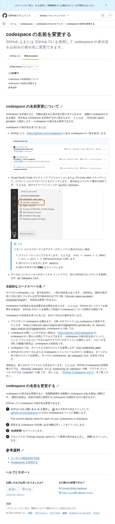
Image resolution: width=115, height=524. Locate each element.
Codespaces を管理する (24, 462)
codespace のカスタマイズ (49, 23)
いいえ (28, 489)
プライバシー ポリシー (15, 494)
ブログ (96, 513)
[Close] (106, 5)
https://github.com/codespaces (44, 133)
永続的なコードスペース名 (24, 286)
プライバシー (41, 513)
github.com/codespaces (24, 412)
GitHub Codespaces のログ (78, 372)
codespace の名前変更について (32, 106)
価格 (65, 513)
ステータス (55, 513)
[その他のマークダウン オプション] (36, 66)
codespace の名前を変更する (80, 23)
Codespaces (26, 23)
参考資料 (13, 450)
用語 (30, 513)
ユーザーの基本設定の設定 (25, 458)
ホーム (13, 23)
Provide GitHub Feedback (74, 488)
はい (14, 489)
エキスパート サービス (80, 513)
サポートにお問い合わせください (77, 492)
